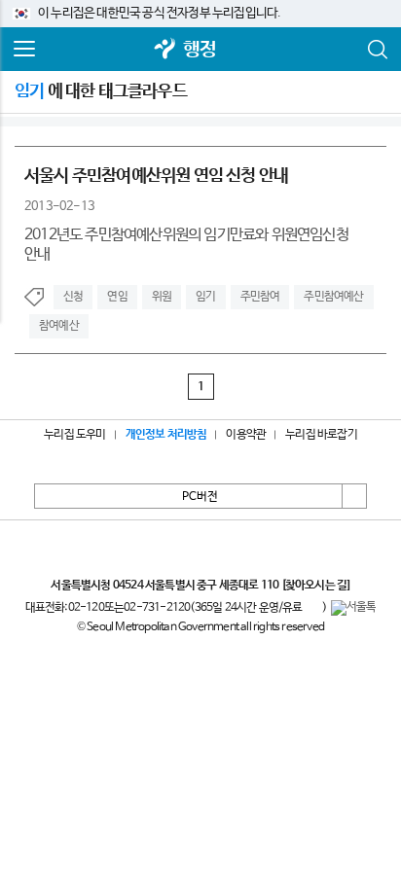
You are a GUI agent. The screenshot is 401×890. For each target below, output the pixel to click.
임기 (205, 296)
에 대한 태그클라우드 (101, 91)
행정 (199, 50)
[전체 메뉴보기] (24, 49)
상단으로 (354, 496)
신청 (73, 296)
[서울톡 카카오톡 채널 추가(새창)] (354, 608)
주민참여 (260, 296)
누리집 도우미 (74, 435)
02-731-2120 (157, 608)
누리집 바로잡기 (321, 435)
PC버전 (200, 497)
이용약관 (246, 435)
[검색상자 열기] (376, 49)
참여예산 (59, 326)
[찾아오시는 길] (315, 585)
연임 (117, 296)
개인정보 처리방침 (166, 435)
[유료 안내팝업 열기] (312, 608)
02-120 (86, 608)
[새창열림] (165, 50)
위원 (161, 296)
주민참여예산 (333, 296)
